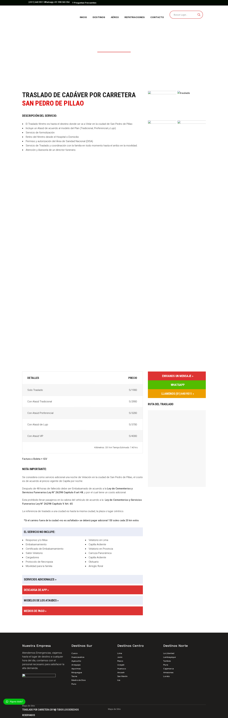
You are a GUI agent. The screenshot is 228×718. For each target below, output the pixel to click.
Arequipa (75, 665)
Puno (73, 684)
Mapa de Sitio (114, 709)
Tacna (74, 676)
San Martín (122, 676)
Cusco (74, 653)
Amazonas (168, 672)
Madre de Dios (78, 680)
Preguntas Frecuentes (84, 3)
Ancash (121, 672)
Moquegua (76, 672)
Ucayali (120, 665)
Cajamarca (168, 668)
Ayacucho (76, 661)
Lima (119, 653)
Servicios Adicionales (39, 579)
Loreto (166, 676)
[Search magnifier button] (199, 14)
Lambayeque (169, 657)
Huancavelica (77, 657)
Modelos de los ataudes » (41, 600)
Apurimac (76, 668)
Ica (118, 680)
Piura (165, 665)
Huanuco (121, 668)
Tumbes (167, 661)
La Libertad (168, 653)
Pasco (120, 661)
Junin (119, 657)
